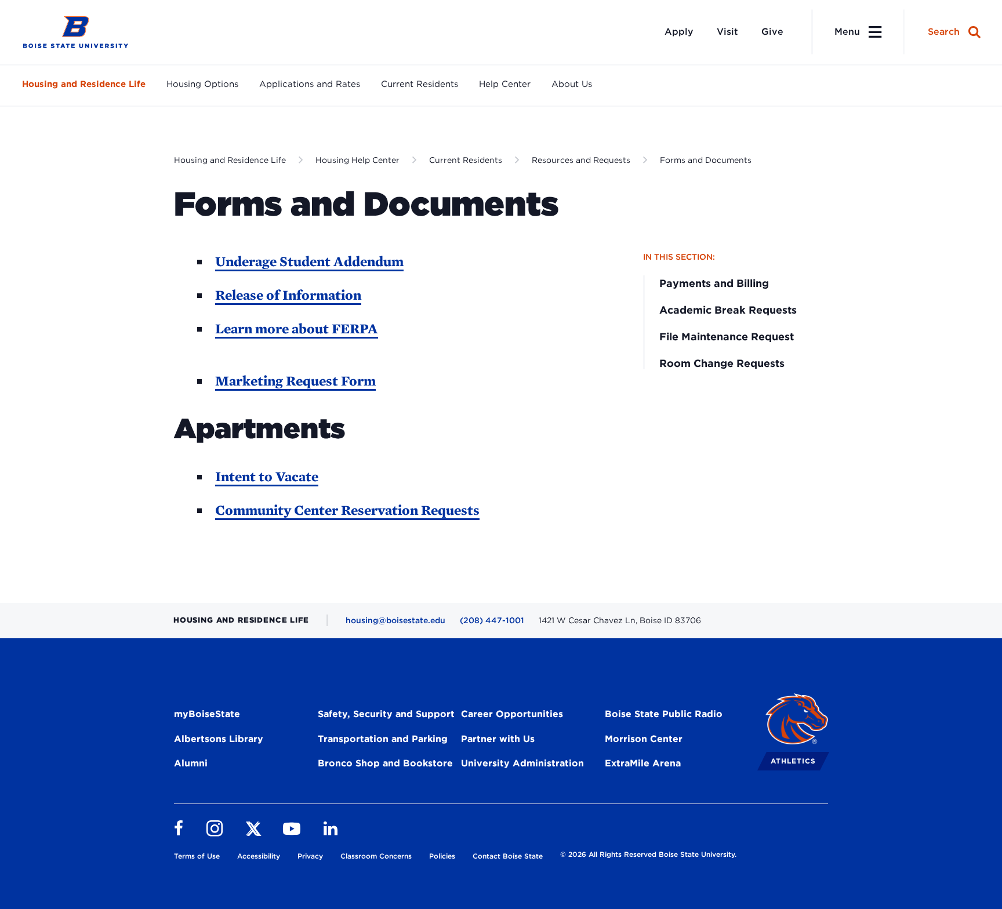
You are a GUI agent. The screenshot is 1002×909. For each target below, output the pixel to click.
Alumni (191, 763)
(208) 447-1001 (492, 620)
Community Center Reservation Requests (347, 509)
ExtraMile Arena (643, 763)
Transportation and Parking (383, 738)
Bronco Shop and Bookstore (385, 763)
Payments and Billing (714, 283)
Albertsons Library (218, 738)
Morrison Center (643, 738)
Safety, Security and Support (386, 713)
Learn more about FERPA (296, 328)
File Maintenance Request (726, 336)
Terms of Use (197, 856)
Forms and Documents (706, 160)
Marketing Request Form (295, 380)
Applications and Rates (309, 84)
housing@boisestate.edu (395, 620)
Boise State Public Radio (664, 713)
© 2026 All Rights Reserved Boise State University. (648, 854)
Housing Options (202, 84)
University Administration (522, 763)
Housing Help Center (357, 160)
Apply (679, 31)
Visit (727, 31)
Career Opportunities (512, 713)
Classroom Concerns (376, 856)
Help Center (505, 84)
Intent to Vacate (266, 476)
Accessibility (258, 856)
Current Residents (419, 84)
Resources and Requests (581, 160)
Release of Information (288, 294)
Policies (442, 856)
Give (772, 31)
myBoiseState (207, 713)
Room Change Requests (722, 363)
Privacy (310, 856)
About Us (571, 84)
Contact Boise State (508, 856)
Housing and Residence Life (84, 84)
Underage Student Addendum (309, 261)
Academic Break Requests (728, 310)
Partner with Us (498, 738)
